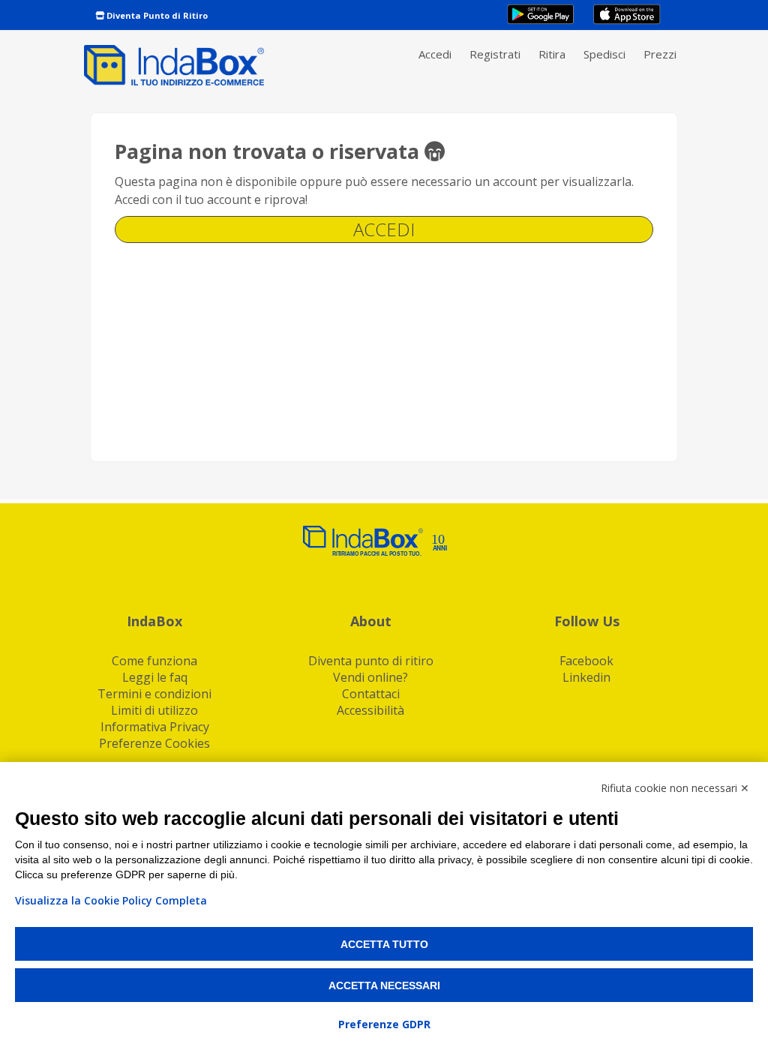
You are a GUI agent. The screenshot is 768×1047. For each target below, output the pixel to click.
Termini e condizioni (155, 694)
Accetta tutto (384, 944)
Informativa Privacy (154, 726)
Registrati (495, 54)
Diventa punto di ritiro (371, 660)
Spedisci (605, 54)
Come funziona (154, 660)
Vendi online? (370, 677)
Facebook (587, 660)
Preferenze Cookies (154, 743)
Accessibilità (370, 710)
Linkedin (586, 677)
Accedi (435, 54)
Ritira (552, 54)
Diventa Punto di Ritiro (156, 15)
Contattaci (371, 694)
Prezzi (660, 54)
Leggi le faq (155, 677)
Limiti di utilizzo (154, 710)
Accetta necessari (384, 986)
